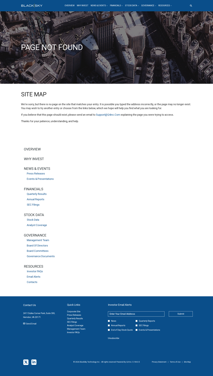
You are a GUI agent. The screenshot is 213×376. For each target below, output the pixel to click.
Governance (35, 235)
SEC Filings (33, 204)
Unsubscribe (113, 338)
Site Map (187, 364)
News (113, 321)
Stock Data (34, 215)
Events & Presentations (40, 178)
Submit (181, 314)
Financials (33, 189)
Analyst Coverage (37, 225)
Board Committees (38, 250)
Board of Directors (37, 245)
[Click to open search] (190, 6)
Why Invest (34, 159)
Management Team (38, 240)
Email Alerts (33, 276)
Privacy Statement (159, 364)
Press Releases (36, 173)
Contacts (32, 282)
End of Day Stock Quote (122, 330)
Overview (32, 149)
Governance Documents (41, 256)
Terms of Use (175, 364)
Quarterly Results (37, 193)
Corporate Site (77, 312)
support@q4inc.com (108, 114)
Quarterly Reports (147, 321)
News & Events (37, 169)
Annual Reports (35, 199)
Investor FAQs (35, 271)
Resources (33, 266)
